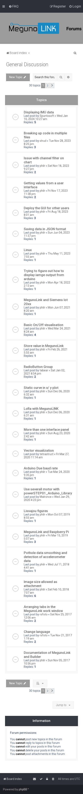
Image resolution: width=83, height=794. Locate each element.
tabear (44, 370)
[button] (52, 85)
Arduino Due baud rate (41, 468)
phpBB (23, 789)
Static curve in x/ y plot (41, 388)
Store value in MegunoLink (44, 346)
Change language (37, 632)
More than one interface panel (46, 430)
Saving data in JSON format (45, 229)
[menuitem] (14, 6)
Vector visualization (39, 450)
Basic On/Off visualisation (43, 325)
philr (42, 165)
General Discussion (27, 64)
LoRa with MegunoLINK (41, 409)
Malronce (46, 496)
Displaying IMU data (39, 112)
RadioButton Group (38, 367)
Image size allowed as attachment (40, 584)
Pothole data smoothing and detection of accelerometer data (45, 557)
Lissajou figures (36, 511)
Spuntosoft (47, 115)
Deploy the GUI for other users (46, 208)
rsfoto (44, 614)
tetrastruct (46, 454)
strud (43, 140)
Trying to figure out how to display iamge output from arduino (44, 275)
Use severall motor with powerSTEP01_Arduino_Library (48, 491)
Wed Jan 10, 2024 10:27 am (46, 117)
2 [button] (47, 85)
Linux (28, 250)
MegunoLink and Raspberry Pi (46, 532)
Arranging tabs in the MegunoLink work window (43, 609)
